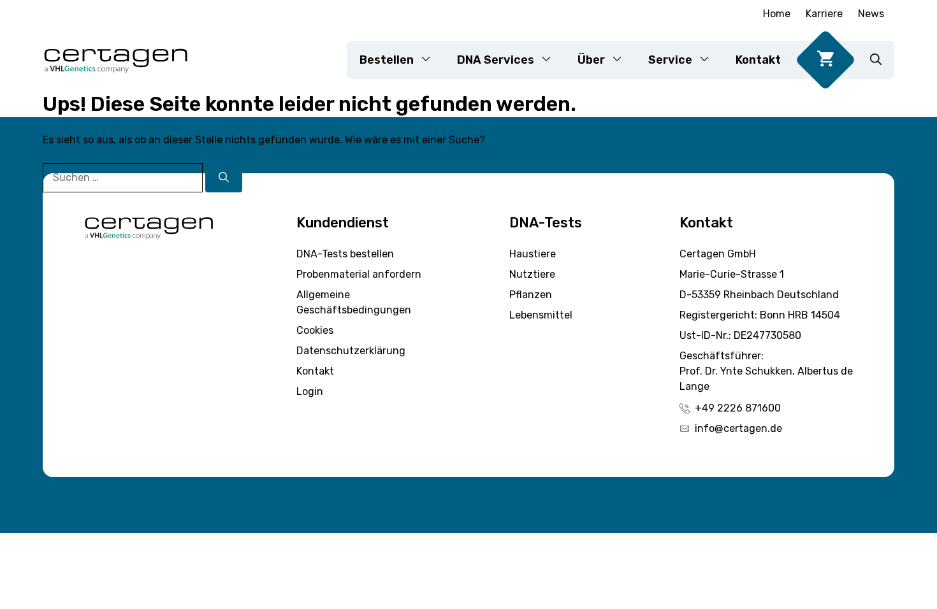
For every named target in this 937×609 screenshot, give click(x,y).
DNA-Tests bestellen (345, 254)
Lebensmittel (540, 315)
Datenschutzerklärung (350, 351)
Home (776, 14)
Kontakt (758, 60)
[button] (875, 60)
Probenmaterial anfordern (358, 274)
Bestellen (387, 60)
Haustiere (532, 254)
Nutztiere (532, 274)
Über (591, 60)
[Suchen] (223, 177)
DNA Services (495, 60)
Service (670, 60)
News (871, 14)
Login (309, 391)
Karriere (824, 14)
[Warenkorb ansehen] (825, 59)
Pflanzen (530, 295)
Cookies (314, 330)
